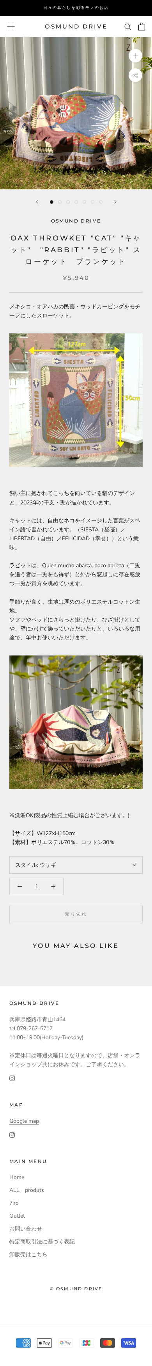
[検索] (127, 26)
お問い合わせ (25, 1228)
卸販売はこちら (28, 1254)
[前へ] (37, 201)
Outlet (17, 1216)
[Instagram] (12, 1077)
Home (16, 1177)
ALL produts (26, 1190)
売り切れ (76, 914)
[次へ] (115, 201)
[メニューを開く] (11, 27)
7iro (14, 1203)
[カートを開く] (141, 26)
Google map (24, 1121)
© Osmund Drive (76, 1288)
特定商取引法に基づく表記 (42, 1241)
